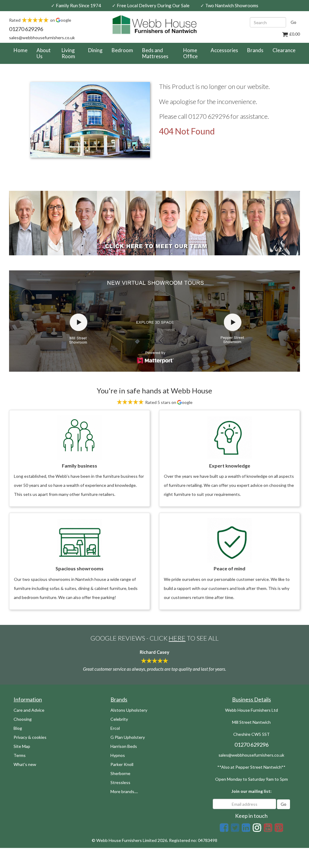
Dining (95, 50)
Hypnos (117, 755)
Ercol (115, 728)
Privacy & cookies (30, 737)
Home (23, 50)
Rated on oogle (40, 20)
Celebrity (119, 719)
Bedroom (122, 50)
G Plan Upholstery (127, 737)
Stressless (120, 782)
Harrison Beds (123, 746)
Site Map (22, 746)
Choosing (23, 719)
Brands (255, 50)
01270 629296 (26, 29)
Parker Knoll (121, 764)
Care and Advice (29, 710)
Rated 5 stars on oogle (168, 402)
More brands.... (124, 791)
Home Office (190, 53)
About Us (44, 53)
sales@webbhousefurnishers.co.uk (42, 37)
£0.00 (294, 33)
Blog (18, 728)
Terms (20, 755)
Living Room (68, 53)
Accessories (224, 50)
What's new (25, 764)
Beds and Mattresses (155, 53)
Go (293, 22)
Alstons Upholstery (128, 710)
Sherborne (120, 773)
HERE (177, 638)
